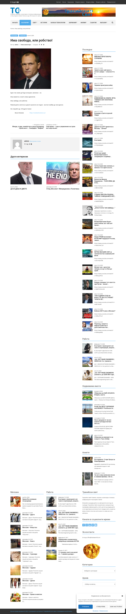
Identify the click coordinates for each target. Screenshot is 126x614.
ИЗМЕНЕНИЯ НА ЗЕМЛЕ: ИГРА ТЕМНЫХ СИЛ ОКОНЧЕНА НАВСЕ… (104, 99)
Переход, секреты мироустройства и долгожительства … (101, 325)
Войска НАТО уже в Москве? (104, 311)
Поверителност (103, 611)
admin (16, 44)
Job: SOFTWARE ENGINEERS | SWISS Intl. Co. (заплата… (104, 360)
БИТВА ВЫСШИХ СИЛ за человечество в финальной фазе (104, 253)
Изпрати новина (79, 2)
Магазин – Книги (28, 541)
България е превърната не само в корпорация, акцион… (104, 347)
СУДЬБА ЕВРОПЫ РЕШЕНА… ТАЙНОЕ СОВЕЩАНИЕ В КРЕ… (104, 195)
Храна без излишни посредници (29, 500)
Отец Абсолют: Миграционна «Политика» (63, 189)
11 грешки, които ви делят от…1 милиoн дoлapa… (68, 553)
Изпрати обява (90, 2)
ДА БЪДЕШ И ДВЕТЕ (18, 189)
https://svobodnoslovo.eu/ (38, 113)
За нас (64, 2)
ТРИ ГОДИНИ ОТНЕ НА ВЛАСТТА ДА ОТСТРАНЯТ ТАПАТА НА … (103, 297)
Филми (83, 22)
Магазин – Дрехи (28, 581)
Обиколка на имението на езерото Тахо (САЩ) (103, 438)
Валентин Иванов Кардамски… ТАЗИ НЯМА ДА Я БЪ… (104, 181)
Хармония (72, 22)
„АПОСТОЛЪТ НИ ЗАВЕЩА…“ (104, 208)
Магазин (103, 22)
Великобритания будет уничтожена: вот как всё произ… (103, 223)
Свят (34, 22)
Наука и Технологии (58, 22)
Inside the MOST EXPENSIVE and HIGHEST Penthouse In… (104, 407)
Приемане (85, 606)
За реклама (71, 2)
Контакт (58, 2)
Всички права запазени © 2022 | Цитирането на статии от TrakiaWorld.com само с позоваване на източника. (41, 611)
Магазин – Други (28, 514)
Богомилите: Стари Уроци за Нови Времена (104, 460)
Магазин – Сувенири (29, 554)
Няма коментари (26, 44)
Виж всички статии (35, 141)
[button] (122, 596)
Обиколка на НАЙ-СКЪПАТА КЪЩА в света (104, 394)
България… (98, 140)
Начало (15, 22)
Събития (93, 22)
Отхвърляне (100, 606)
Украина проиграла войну (103, 85)
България (24, 22)
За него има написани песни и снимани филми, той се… (104, 476)
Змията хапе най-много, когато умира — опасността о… (104, 71)
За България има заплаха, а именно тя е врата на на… (104, 167)
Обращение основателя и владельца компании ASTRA (68, 540)
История (44, 22)
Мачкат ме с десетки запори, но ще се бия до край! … (103, 269)
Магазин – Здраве (29, 568)
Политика (23, 35)
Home (12, 28)
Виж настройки (116, 606)
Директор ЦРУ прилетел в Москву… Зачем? (103, 127)
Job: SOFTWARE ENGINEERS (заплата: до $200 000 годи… (104, 373)
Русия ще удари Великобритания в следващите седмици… (102, 154)
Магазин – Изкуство (29, 527)
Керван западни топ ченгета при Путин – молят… (104, 283)
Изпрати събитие (100, 2)
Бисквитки (96, 611)
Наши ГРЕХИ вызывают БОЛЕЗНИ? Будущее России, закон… (104, 238)
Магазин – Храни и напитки (32, 594)
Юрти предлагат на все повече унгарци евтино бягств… (102, 421)
